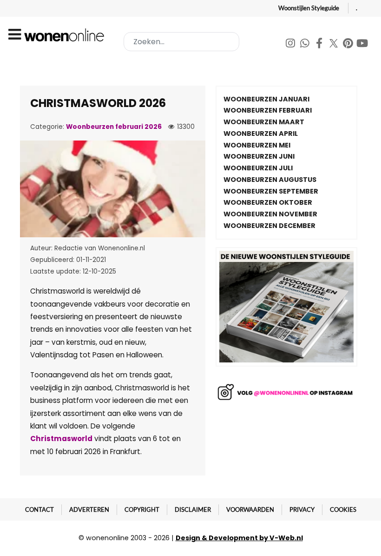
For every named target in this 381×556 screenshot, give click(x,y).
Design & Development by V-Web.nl (239, 538)
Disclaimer (193, 509)
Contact (39, 509)
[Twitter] (334, 44)
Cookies (343, 509)
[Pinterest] (349, 44)
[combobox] (181, 41)
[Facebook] (320, 44)
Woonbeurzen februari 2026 (114, 126)
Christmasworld (61, 438)
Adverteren (89, 509)
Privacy (302, 509)
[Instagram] (291, 44)
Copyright (142, 509)
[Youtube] (362, 44)
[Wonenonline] (65, 34)
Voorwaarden (250, 509)
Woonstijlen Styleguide (308, 8)
